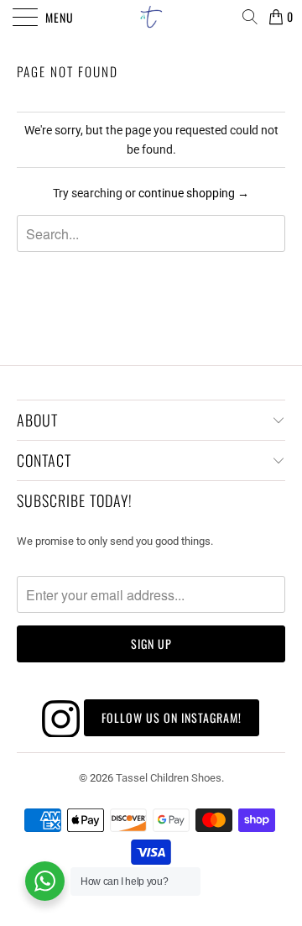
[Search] (249, 16)
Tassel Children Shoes (168, 778)
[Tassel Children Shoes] (151, 17)
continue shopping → (193, 193)
